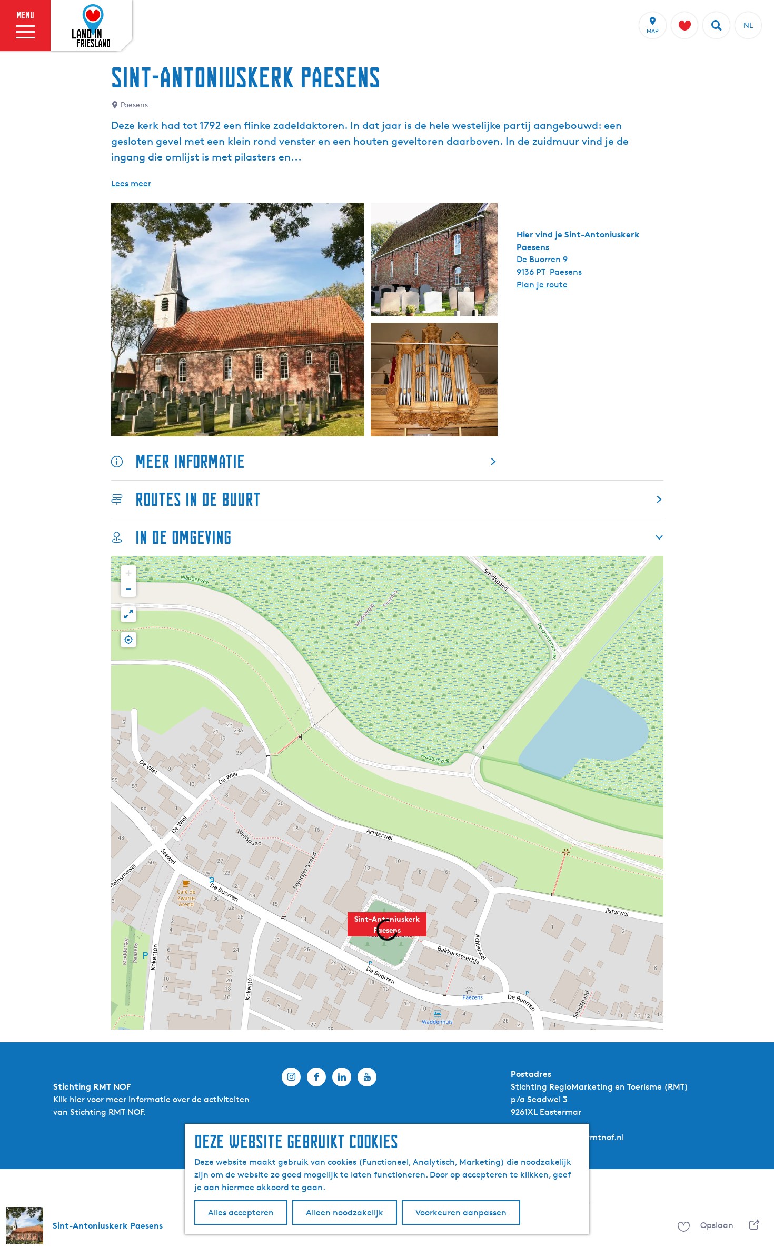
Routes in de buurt (198, 499)
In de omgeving (183, 537)
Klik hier (69, 1099)
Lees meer (131, 183)
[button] (128, 573)
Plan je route (542, 285)
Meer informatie (190, 461)
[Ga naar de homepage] (91, 25)
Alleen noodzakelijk (344, 1213)
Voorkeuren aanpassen (461, 1213)
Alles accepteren (241, 1213)
